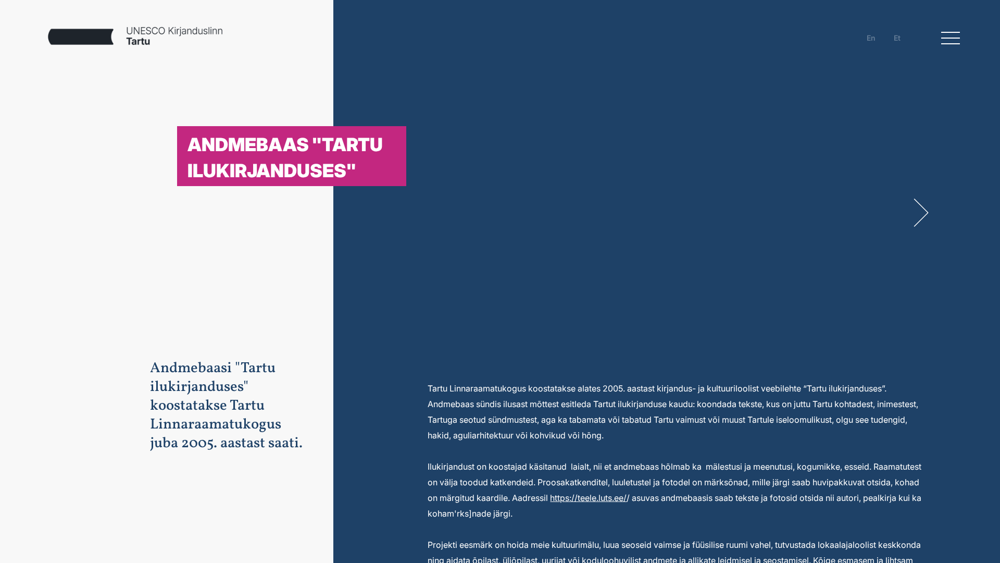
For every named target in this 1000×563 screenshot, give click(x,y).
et (897, 37)
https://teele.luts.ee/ (588, 498)
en (871, 37)
